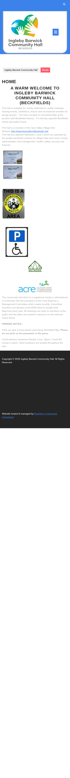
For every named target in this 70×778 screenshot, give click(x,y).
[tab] (56, 32)
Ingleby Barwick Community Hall (20, 70)
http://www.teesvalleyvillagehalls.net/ (29, 131)
